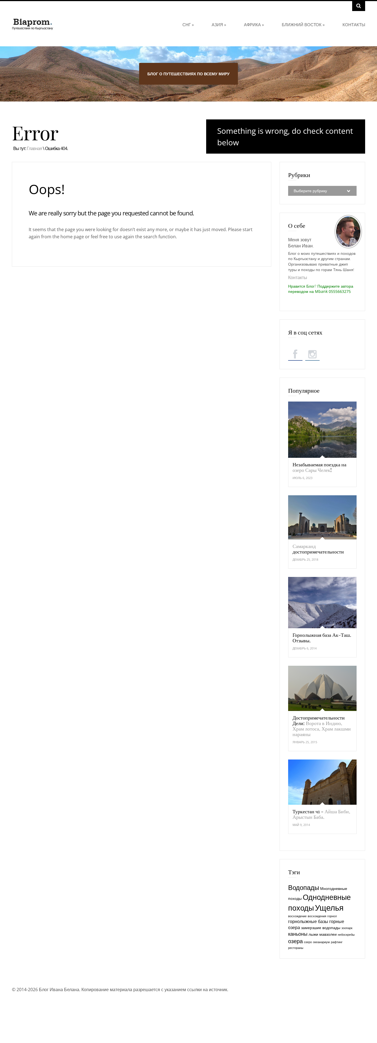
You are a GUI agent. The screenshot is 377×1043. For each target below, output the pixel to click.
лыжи (313, 934)
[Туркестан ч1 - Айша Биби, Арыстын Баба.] (322, 782)
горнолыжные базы (308, 921)
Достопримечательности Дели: (322, 725)
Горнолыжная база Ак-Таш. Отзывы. (322, 638)
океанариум (321, 942)
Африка (254, 24)
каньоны (297, 933)
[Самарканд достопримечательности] (322, 517)
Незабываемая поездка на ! (319, 467)
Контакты (354, 24)
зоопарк (346, 928)
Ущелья (329, 907)
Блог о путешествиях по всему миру (188, 73)
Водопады (303, 887)
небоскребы (346, 935)
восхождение (297, 916)
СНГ (188, 24)
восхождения (317, 916)
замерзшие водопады (320, 927)
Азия (219, 24)
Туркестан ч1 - (321, 814)
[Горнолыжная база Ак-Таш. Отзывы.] (322, 602)
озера (295, 941)
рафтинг (337, 942)
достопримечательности (318, 549)
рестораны (295, 948)
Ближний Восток (303, 24)
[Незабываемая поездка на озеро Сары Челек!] (322, 430)
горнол (332, 916)
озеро (308, 942)
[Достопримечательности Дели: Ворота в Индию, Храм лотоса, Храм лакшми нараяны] (322, 688)
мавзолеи (328, 934)
